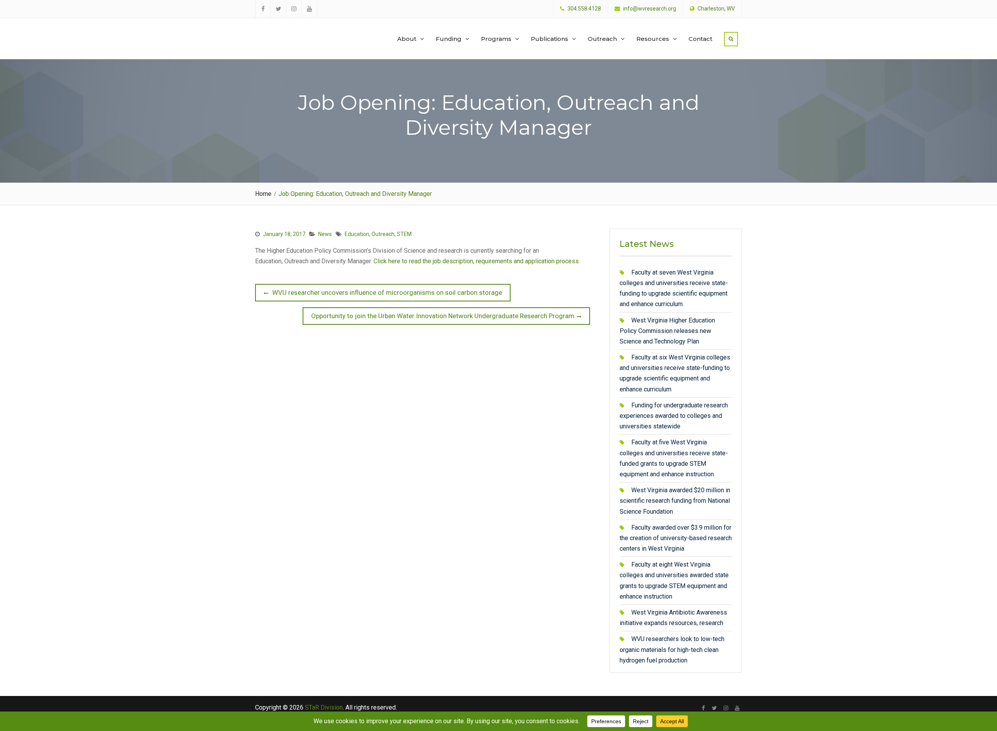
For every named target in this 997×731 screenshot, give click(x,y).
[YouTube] (737, 708)
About (406, 38)
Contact (700, 38)
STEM (404, 234)
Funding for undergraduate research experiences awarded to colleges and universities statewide (674, 416)
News (325, 234)
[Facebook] (703, 708)
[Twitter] (714, 708)
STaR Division (292, 31)
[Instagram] (726, 708)
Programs (496, 38)
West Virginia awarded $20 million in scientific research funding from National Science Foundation (675, 500)
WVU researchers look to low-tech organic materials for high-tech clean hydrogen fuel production (672, 649)
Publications (549, 38)
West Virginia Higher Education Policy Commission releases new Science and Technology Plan (667, 331)
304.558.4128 (584, 9)
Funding (449, 38)
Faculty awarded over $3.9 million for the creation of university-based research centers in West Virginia (676, 538)
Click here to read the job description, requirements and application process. (477, 261)
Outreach (602, 38)
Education (357, 234)
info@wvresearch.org (649, 9)
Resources (652, 38)
